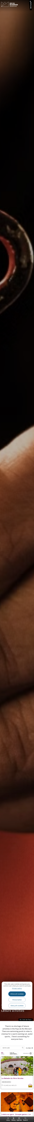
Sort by (14, 1053)
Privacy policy (17, 988)
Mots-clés (6, 1047)
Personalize (17, 1000)
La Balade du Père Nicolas (12, 1078)
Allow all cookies (17, 994)
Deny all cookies (17, 1006)
